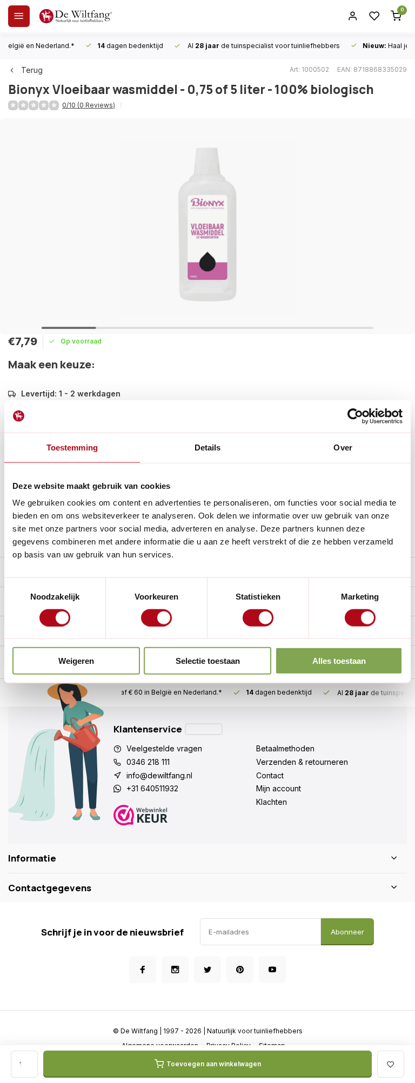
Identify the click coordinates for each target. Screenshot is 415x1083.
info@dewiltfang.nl (159, 775)
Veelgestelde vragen (164, 748)
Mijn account (278, 788)
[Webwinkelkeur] (184, 816)
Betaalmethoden (285, 748)
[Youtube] (272, 969)
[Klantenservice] (204, 729)
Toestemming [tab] (72, 447)
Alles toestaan (339, 660)
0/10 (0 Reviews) (88, 105)
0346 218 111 (148, 761)
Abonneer (347, 931)
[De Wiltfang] (75, 16)
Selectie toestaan (208, 660)
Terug (32, 70)
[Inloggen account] (353, 16)
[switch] (156, 617)
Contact (270, 775)
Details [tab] (208, 447)
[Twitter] (207, 969)
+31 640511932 (152, 788)
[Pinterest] (239, 969)
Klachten (271, 801)
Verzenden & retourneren (302, 761)
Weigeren (76, 660)
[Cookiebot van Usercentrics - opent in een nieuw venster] (355, 416)
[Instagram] (175, 969)
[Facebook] (142, 969)
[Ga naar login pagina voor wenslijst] (374, 16)
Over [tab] (342, 447)
